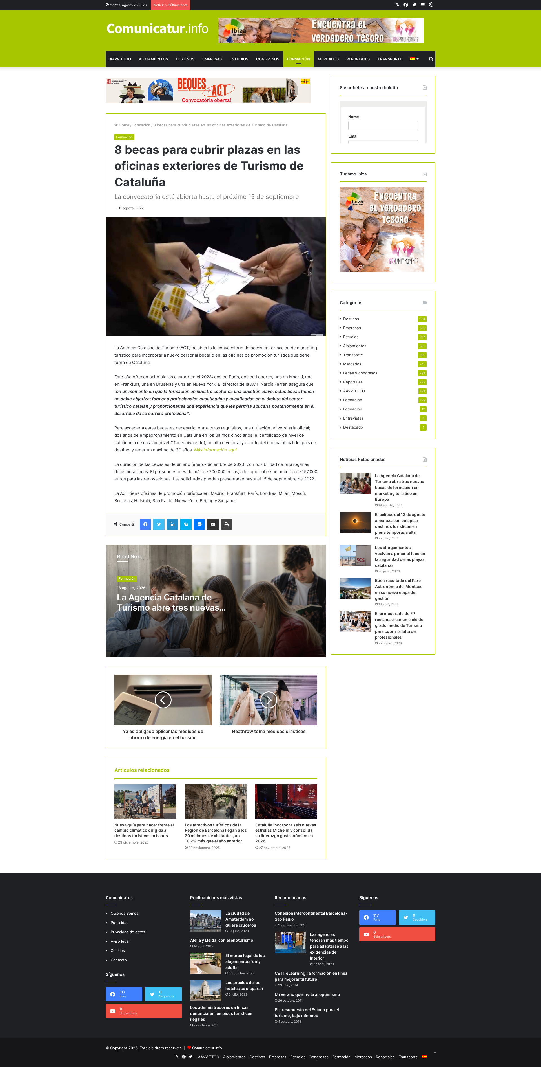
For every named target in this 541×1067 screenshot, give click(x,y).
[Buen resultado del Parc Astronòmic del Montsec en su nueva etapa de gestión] (355, 588)
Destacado (353, 427)
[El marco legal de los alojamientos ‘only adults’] (205, 963)
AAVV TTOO (120, 59)
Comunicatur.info (207, 1048)
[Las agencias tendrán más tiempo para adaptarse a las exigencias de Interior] (290, 942)
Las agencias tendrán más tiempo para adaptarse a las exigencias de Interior (329, 946)
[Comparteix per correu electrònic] (213, 524)
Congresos (267, 59)
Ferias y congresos (360, 373)
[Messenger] (199, 524)
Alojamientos (153, 59)
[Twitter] (159, 524)
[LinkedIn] (172, 524)
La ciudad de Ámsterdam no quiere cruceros (240, 919)
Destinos (185, 59)
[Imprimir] (226, 524)
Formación (298, 59)
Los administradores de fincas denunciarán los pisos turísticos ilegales (221, 1013)
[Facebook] (145, 524)
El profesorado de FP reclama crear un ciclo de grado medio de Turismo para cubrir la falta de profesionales (399, 625)
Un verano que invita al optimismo (307, 994)
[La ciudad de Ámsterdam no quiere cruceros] (205, 921)
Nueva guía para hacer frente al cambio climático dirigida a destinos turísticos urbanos (144, 830)
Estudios (239, 59)
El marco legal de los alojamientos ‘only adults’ (245, 961)
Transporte (390, 59)
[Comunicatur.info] (158, 28)
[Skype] (186, 524)
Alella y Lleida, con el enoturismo (221, 940)
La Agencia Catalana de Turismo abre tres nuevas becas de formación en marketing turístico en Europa (399, 487)
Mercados (328, 59)
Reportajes (358, 59)
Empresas (212, 59)
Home (123, 125)
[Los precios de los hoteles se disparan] (205, 990)
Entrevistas (353, 418)
